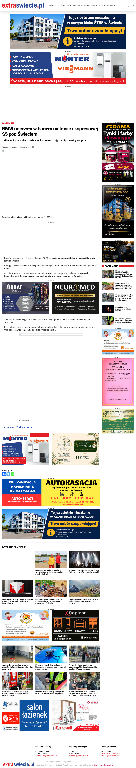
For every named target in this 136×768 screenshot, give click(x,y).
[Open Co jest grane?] (97, 6)
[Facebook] (4, 474)
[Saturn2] (25, 715)
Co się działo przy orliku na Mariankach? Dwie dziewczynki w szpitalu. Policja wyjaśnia (83, 667)
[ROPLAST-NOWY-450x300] (75, 625)
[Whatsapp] (12, 474)
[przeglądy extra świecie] (118, 251)
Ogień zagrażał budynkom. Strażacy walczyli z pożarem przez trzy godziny (84, 601)
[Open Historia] (115, 6)
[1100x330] (68, 31)
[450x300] (75, 298)
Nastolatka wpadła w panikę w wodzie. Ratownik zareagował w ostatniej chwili (49, 572)
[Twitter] (8, 474)
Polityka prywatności (53, 762)
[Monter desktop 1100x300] (68, 68)
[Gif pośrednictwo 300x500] (118, 211)
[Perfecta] (118, 421)
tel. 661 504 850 (41, 754)
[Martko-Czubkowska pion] (118, 382)
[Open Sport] (105, 6)
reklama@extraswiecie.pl (110, 756)
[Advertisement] (68, 102)
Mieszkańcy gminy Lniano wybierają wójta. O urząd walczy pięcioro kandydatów (17, 601)
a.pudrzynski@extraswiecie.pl (18, 427)
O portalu (40, 762)
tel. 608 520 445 (74, 754)
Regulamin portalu (70, 762)
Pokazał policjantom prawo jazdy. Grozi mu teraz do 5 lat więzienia (49, 693)
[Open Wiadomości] (58, 6)
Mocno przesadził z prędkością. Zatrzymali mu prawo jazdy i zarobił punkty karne (50, 667)
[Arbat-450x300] (25, 298)
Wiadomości (8, 123)
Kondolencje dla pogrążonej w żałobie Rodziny (123, 309)
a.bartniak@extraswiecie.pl (78, 756)
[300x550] (118, 152)
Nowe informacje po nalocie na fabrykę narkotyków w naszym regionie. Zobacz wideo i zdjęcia (82, 693)
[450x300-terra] (75, 449)
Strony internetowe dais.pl (103, 765)
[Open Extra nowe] (71, 6)
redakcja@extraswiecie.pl (110, 754)
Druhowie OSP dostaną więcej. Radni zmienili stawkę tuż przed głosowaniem (15, 693)
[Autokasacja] (51, 492)
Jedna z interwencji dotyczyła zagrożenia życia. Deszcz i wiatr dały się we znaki (17, 667)
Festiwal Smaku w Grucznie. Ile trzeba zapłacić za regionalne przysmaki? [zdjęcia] (48, 601)
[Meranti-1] (75, 715)
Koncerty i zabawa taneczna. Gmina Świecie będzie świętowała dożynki (84, 571)
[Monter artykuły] (25, 449)
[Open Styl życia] (82, 6)
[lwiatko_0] (25, 625)
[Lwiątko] (118, 341)
